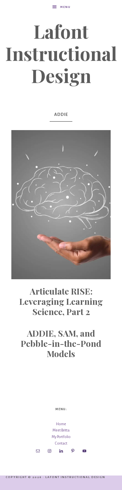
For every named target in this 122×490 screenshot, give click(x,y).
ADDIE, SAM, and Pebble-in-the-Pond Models (61, 343)
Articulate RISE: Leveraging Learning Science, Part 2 (61, 301)
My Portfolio (61, 437)
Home (61, 424)
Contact (61, 443)
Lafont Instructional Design (61, 53)
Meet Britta (61, 430)
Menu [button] (65, 7)
